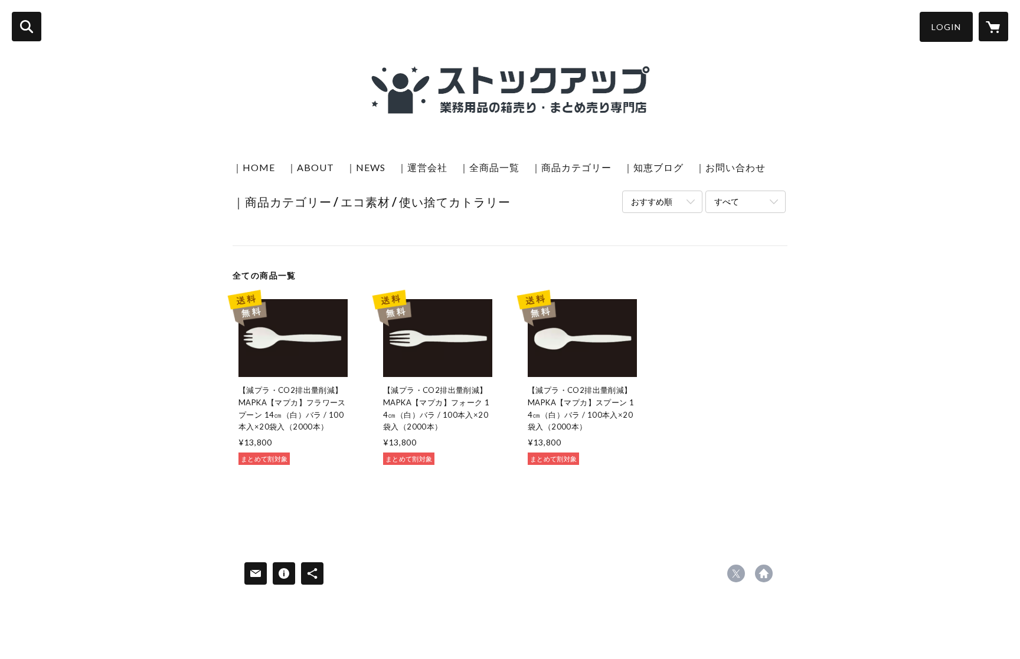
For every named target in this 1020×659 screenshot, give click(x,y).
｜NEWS (365, 167)
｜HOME (254, 167)
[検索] (26, 26)
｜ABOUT (310, 167)
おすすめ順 (651, 201)
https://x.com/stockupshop (736, 573)
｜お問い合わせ (730, 167)
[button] (946, 27)
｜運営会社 (422, 167)
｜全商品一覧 (489, 167)
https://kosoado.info (764, 573)
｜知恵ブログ (653, 167)
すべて (726, 201)
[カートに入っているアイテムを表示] (993, 26)
